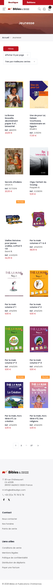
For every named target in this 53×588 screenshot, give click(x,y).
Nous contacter (9, 519)
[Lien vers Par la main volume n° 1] (14, 283)
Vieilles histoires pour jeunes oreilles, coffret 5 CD (13, 246)
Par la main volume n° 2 (36, 305)
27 (32, 445)
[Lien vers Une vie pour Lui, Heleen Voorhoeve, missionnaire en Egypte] (39, 94)
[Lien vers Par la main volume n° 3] (14, 339)
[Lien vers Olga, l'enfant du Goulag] (39, 161)
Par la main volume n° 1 (10, 305)
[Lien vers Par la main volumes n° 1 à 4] (39, 219)
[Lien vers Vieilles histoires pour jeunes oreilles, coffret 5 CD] (14, 219)
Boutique (13, 2)
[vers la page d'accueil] (26, 472)
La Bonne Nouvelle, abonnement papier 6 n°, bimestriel (11, 121)
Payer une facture (10, 567)
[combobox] (16, 55)
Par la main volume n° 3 (11, 361)
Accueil (5, 37)
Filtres (11, 48)
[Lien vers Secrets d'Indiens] (14, 161)
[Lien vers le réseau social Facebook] (3, 499)
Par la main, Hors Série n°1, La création (13, 418)
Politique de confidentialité (15, 557)
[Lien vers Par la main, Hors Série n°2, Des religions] (39, 395)
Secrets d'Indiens (13, 183)
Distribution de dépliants (13, 562)
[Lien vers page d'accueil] (18, 8)
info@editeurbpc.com (15, 490)
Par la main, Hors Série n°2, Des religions (38, 418)
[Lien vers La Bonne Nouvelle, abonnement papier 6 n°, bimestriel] (14, 94)
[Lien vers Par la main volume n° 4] (39, 339)
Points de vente (9, 528)
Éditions (31, 2)
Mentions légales (10, 552)
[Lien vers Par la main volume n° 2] (39, 283)
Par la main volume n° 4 (36, 361)
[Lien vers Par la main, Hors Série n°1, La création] (14, 395)
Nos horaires (8, 523)
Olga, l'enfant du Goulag (38, 185)
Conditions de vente (11, 547)
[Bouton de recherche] (39, 9)
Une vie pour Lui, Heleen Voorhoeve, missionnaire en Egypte (38, 122)
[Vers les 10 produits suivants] (37, 445)
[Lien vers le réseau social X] (9, 499)
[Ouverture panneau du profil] (44, 9)
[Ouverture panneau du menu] (4, 9)
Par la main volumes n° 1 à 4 (38, 242)
